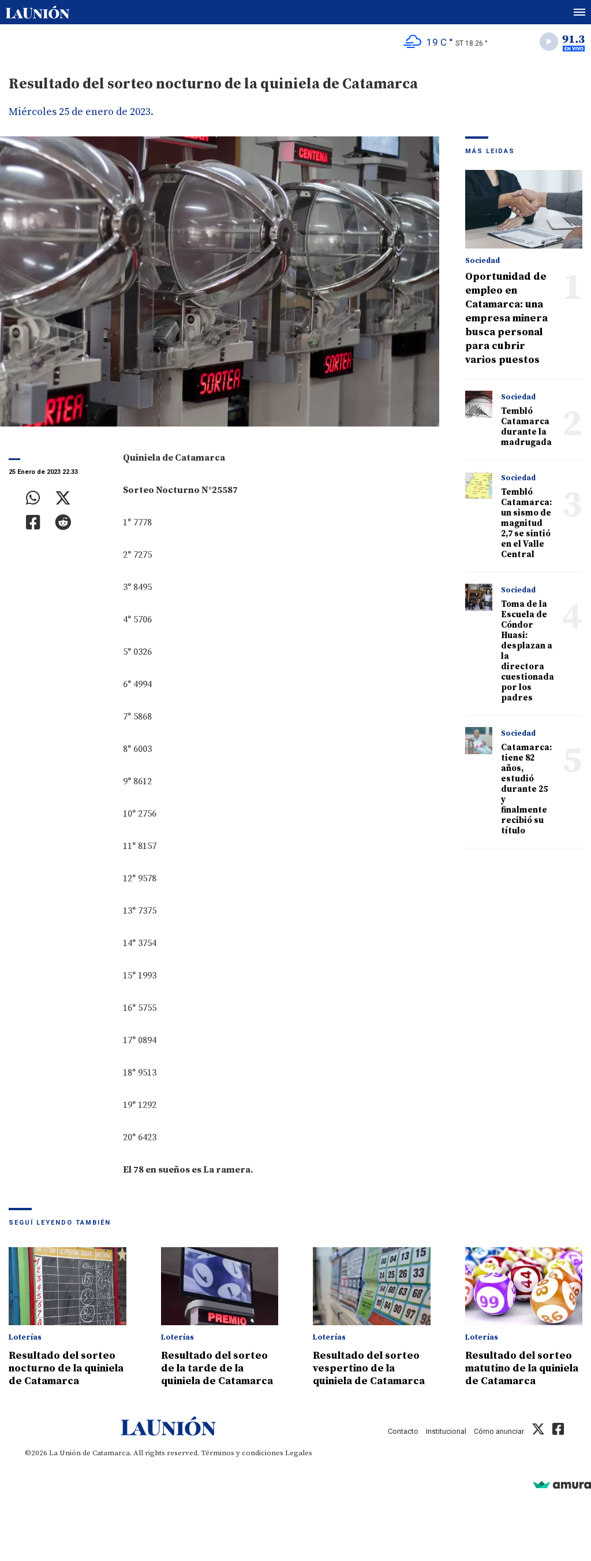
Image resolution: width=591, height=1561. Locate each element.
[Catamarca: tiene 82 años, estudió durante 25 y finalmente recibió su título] (479, 741)
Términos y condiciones (242, 1453)
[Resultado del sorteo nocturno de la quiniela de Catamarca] (67, 1286)
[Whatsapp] (33, 498)
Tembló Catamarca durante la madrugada (526, 427)
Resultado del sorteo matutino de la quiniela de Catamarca (521, 1368)
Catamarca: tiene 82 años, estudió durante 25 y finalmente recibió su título (526, 789)
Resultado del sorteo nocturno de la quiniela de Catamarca (66, 1368)
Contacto (403, 1431)
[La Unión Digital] (37, 12)
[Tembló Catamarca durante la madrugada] (479, 404)
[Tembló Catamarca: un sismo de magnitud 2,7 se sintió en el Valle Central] (479, 485)
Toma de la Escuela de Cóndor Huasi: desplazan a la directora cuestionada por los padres (527, 651)
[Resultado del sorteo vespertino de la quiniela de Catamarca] (372, 1286)
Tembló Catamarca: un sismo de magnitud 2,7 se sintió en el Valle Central (526, 523)
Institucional (446, 1431)
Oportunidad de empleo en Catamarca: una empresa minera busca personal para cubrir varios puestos (506, 318)
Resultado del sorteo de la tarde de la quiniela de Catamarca (217, 1368)
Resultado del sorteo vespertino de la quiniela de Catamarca (369, 1368)
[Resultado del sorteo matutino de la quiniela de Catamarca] (524, 1286)
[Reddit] (63, 522)
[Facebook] (33, 522)
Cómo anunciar (499, 1431)
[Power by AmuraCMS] (562, 1484)
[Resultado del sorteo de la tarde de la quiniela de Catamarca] (220, 1286)
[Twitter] (63, 498)
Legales (298, 1453)
